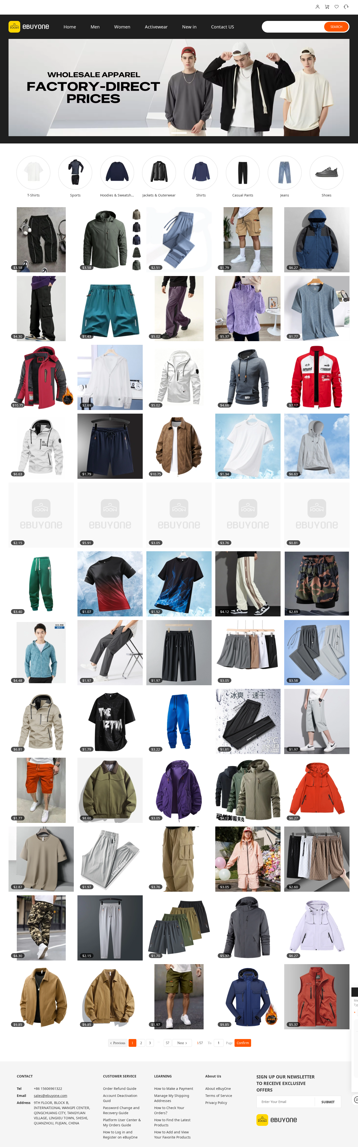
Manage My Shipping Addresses (171, 1098)
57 (167, 1043)
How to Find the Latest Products (172, 1122)
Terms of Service (218, 1095)
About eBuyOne (218, 1088)
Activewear (156, 27)
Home (70, 27)
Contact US (222, 27)
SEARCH (336, 27)
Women (122, 27)
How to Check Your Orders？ (169, 1110)
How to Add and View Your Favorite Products (172, 1134)
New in (189, 27)
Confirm (243, 1043)
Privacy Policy (216, 1102)
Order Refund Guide (119, 1088)
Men (95, 27)
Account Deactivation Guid (120, 1098)
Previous (119, 1043)
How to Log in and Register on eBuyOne (120, 1134)
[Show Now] (179, 87)
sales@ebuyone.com (50, 1095)
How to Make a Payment (173, 1088)
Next (180, 1043)
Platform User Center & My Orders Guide (122, 1122)
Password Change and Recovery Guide (121, 1110)
